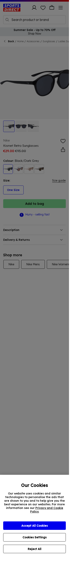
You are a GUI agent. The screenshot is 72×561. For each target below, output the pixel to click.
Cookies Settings (35, 537)
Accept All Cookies (34, 525)
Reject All (34, 549)
